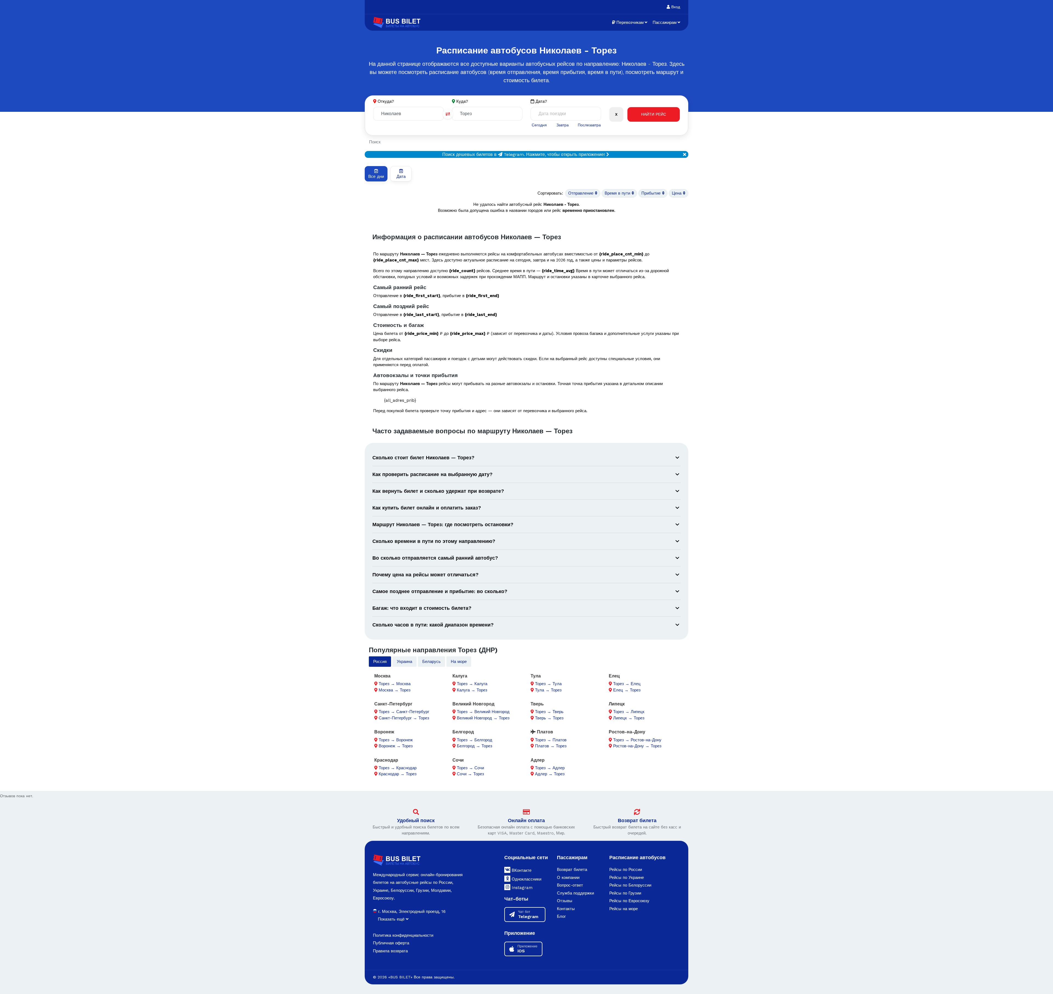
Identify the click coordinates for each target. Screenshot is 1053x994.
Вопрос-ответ (570, 885)
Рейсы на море (623, 908)
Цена (677, 193)
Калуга (459, 676)
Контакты (566, 908)
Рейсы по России (625, 869)
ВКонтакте (520, 870)
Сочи (458, 760)
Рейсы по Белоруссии (630, 885)
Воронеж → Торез (396, 746)
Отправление (581, 193)
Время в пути (618, 193)
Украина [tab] (404, 661)
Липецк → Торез (628, 718)
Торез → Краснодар (398, 767)
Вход (675, 7)
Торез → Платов (551, 739)
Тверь (537, 704)
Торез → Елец (627, 683)
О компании (568, 877)
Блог (561, 916)
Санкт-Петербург (393, 704)
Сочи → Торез (470, 773)
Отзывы (564, 900)
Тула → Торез (548, 690)
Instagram (521, 887)
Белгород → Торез (474, 746)
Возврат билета (637, 820)
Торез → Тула (548, 683)
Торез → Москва (395, 683)
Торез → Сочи (470, 767)
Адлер (538, 760)
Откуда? (386, 101)
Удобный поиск (416, 820)
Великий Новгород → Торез (483, 718)
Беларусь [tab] (431, 661)
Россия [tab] (380, 661)
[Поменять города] (448, 114)
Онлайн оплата (526, 820)
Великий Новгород (473, 704)
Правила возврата (390, 951)
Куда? (462, 101)
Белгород (463, 731)
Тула (536, 676)
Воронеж (384, 731)
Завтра (562, 125)
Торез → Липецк (628, 711)
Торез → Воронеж (396, 739)
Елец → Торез (627, 690)
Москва (382, 676)
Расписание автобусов (637, 857)
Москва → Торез (395, 690)
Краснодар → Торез (398, 773)
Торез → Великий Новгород (483, 711)
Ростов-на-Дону (627, 731)
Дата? (540, 101)
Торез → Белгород (474, 739)
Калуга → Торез (472, 690)
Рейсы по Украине (626, 877)
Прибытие (651, 193)
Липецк (617, 704)
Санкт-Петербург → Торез (404, 718)
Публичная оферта (391, 943)
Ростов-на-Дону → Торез (637, 746)
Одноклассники (525, 879)
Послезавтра (589, 125)
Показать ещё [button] (392, 919)
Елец (614, 676)
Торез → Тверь (549, 711)
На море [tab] (459, 661)
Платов (544, 731)
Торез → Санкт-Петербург (404, 711)
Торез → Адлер (550, 767)
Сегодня (539, 125)
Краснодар (386, 760)
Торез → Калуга (472, 683)
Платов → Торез (551, 746)
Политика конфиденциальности (403, 935)
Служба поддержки (575, 893)
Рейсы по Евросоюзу (629, 900)
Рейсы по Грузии (625, 893)
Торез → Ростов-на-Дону (637, 739)
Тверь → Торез (549, 718)
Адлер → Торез (550, 773)
